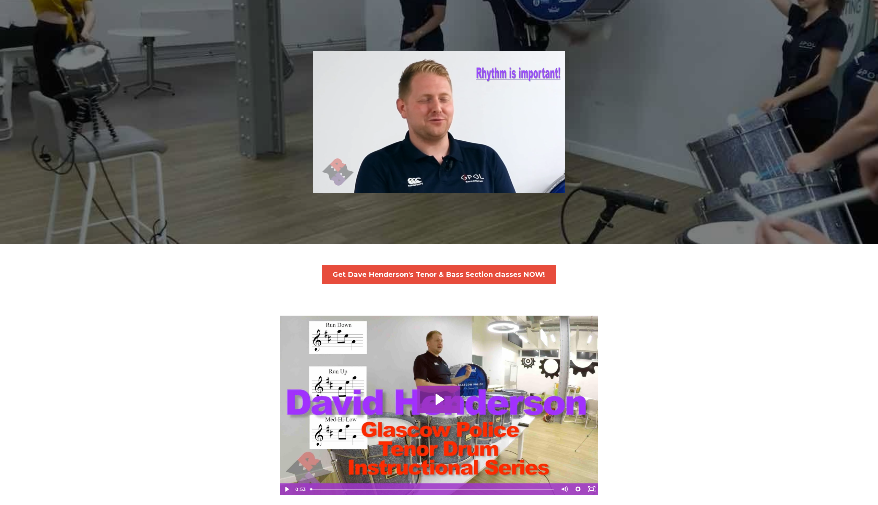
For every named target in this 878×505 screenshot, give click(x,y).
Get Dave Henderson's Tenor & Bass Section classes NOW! (439, 274)
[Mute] (531, 187)
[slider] (432, 187)
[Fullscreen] (559, 187)
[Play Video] (286, 489)
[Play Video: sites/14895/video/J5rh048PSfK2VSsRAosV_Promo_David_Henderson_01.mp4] (438, 399)
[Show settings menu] (545, 187)
